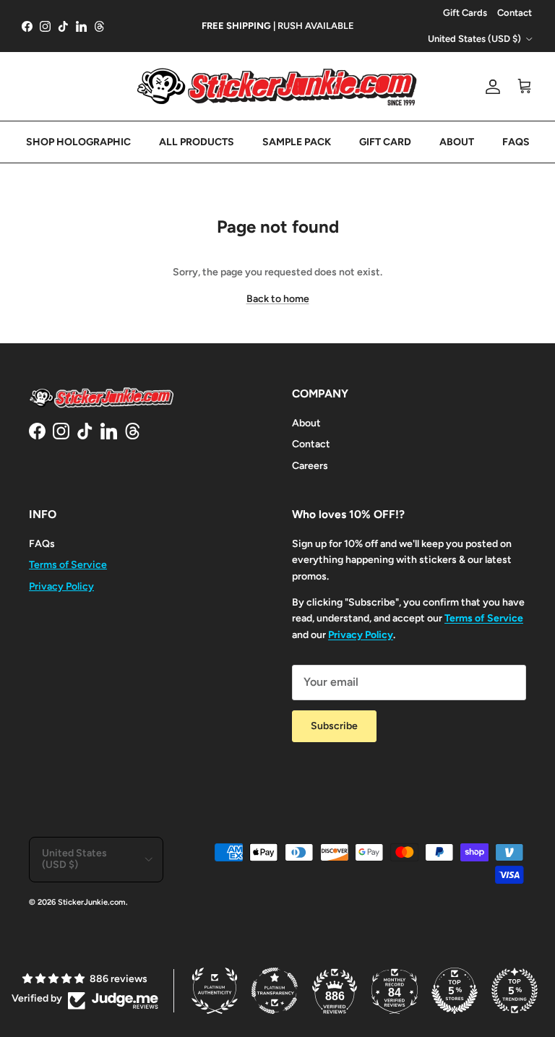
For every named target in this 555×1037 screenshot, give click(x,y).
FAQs (42, 544)
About (306, 423)
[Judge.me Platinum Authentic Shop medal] (215, 991)
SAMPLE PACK (296, 142)
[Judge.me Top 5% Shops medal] (454, 991)
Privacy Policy (61, 586)
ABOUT (456, 142)
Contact (514, 12)
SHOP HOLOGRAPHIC (78, 142)
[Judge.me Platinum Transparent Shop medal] (274, 991)
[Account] (490, 86)
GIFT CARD (385, 142)
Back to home (277, 299)
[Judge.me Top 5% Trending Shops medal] (514, 991)
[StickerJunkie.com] (277, 86)
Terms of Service (68, 565)
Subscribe (334, 726)
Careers (310, 466)
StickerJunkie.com (92, 902)
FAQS (516, 142)
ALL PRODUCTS (196, 142)
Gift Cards (465, 12)
